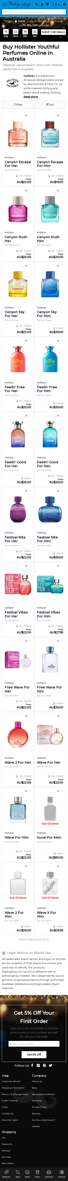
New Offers (7, 1163)
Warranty (37, 1100)
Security (36, 1113)
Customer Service (11, 1081)
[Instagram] (38, 1066)
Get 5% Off (34, 1054)
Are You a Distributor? (43, 1120)
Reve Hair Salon (10, 1120)
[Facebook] (32, 1066)
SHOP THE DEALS (53, 32)
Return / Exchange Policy (15, 1094)
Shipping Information (13, 1087)
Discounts (7, 1144)
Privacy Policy (39, 1107)
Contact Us (7, 1113)
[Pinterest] (44, 1066)
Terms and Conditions (43, 1094)
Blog (34, 1087)
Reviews (6, 1150)
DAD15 (21, 21)
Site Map (6, 1157)
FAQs (5, 1107)
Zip (3, 1137)
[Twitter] (51, 1066)
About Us (37, 1081)
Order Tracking (10, 1100)
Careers (36, 1126)
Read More (31, 96)
